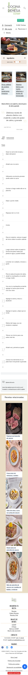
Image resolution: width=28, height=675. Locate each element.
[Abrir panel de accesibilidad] (24, 666)
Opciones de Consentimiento (14, 671)
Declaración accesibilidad (14, 667)
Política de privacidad (14, 661)
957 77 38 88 (20, 638)
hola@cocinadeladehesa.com (16, 640)
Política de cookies (14, 664)
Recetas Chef (14, 615)
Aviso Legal (14, 657)
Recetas (14, 611)
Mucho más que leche (14, 631)
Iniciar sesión (21, 20)
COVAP (14, 625)
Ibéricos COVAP (14, 629)
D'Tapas (14, 627)
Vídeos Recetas (14, 613)
